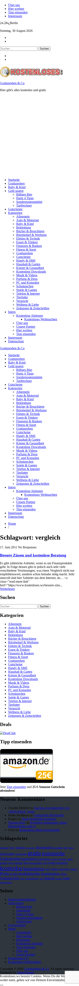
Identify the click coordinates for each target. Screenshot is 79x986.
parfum (73, 869)
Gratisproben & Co (12, 83)
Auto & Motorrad (27, 220)
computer (30, 848)
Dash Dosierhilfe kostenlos (39, 819)
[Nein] (1, 985)
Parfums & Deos (26, 279)
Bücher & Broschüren (30, 231)
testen (66, 878)
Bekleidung (23, 227)
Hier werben (16, 8)
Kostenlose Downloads (31, 271)
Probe (4, 873)
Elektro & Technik (28, 238)
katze (26, 863)
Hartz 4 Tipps (25, 198)
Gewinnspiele (17, 925)
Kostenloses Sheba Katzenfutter (39, 830)
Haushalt (63, 859)
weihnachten (6, 882)
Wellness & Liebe (27, 304)
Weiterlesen (7, 589)
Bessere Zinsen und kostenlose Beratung (33, 555)
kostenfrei (62, 862)
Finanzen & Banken (29, 246)
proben (14, 873)
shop (22, 878)
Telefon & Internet (28, 293)
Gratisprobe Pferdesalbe (48, 815)
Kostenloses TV (18, 958)
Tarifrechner (24, 205)
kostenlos (11, 868)
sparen (49, 878)
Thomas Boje (16, 822)
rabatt (63, 874)
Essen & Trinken (27, 242)
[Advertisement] (39, 135)
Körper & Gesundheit (30, 268)
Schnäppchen (24, 286)
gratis (34, 853)
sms (41, 878)
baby (12, 847)
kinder (52, 862)
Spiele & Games (26, 290)
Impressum (15, 16)
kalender (19, 863)
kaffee (11, 863)
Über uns (14, 5)
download (43, 847)
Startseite (14, 179)
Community (23, 932)
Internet (3, 863)
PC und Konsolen (27, 282)
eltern (71, 848)
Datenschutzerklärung (22, 899)
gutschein (29, 859)
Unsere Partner (25, 326)
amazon (4, 847)
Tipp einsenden (18, 12)
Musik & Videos (26, 275)
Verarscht (22, 301)
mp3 (47, 869)
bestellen (21, 847)
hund (70, 859)
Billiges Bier (24, 194)
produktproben (50, 874)
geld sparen (7, 853)
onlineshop (64, 869)
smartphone (32, 878)
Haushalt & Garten (28, 264)
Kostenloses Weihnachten (40, 319)
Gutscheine (15, 209)
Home (12, 523)
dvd (65, 848)
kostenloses (33, 868)
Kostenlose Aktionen (29, 315)
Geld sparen (15, 191)
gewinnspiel (21, 854)
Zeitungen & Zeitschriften (32, 308)
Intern (12, 312)
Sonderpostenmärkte (29, 202)
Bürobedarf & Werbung (31, 235)
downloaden (57, 848)
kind (45, 863)
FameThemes (25, 972)
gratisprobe (53, 853)
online (54, 869)
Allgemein (23, 216)
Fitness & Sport (26, 249)
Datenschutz (16, 341)
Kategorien (15, 213)
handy (55, 859)
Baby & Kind (17, 187)
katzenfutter (36, 863)
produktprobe (29, 873)
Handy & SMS (25, 260)
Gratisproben (16, 183)
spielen (59, 879)
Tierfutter (22, 297)
